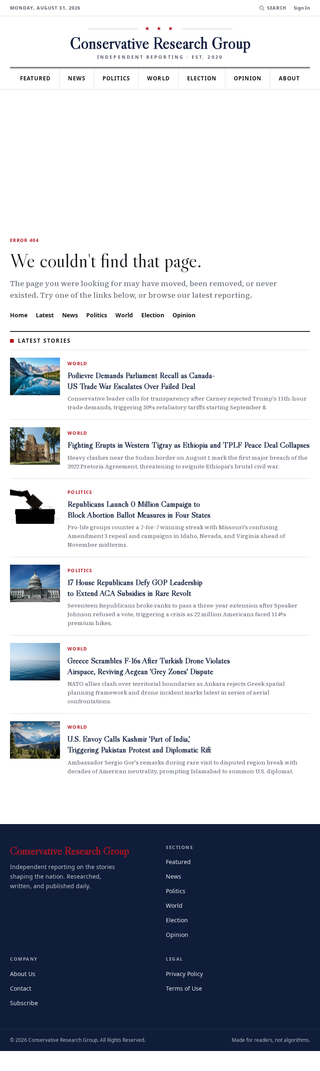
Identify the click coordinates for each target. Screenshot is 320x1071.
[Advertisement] (160, 172)
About (160, 99)
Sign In (302, 8)
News (94, 78)
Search (275, 8)
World (180, 78)
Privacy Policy (185, 993)
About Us (23, 993)
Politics (136, 78)
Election (226, 78)
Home (19, 335)
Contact (22, 1007)
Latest (46, 335)
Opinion (274, 78)
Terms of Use (185, 1007)
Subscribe (24, 1022)
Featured (49, 78)
